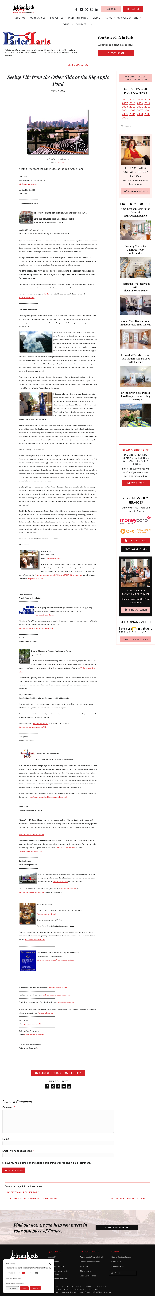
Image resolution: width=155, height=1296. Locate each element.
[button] (76, 9)
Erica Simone (61, 163)
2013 (125, 106)
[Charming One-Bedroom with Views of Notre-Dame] (135, 304)
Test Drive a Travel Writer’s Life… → (130, 1198)
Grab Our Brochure (88, 1276)
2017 (125, 103)
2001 (125, 117)
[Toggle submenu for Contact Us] (91, 24)
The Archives (85, 1271)
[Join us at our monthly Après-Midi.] (135, 563)
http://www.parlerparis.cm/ (28, 184)
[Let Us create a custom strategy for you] (135, 150)
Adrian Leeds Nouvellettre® (91, 1257)
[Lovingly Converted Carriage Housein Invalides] (135, 267)
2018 (147, 99)
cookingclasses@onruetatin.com (30, 851)
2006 (147, 110)
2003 (140, 113)
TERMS (88, 1286)
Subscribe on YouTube (57, 1278)
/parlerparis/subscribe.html (33, 1024)
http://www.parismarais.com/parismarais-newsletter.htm (56, 960)
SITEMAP (95, 1289)
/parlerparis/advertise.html (58, 988)
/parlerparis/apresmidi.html (46, 914)
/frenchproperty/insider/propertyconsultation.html (36, 628)
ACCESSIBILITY (82, 1289)
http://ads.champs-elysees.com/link (31, 834)
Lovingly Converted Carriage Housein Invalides (136, 250)
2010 (147, 106)
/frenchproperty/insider (40, 723)
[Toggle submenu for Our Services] (46, 17)
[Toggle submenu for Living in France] (113, 17)
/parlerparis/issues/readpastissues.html (56, 995)
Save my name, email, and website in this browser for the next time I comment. (48, 1162)
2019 (140, 99)
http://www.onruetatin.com (66, 848)
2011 (140, 106)
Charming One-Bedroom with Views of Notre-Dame (136, 287)
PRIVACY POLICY (75, 1286)
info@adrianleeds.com (27, 297)
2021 (125, 99)
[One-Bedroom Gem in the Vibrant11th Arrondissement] (135, 229)
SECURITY (69, 1289)
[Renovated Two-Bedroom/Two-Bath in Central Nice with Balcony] (135, 376)
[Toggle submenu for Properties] (64, 17)
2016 (132, 103)
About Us (52, 1257)
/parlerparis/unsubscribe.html (34, 1035)
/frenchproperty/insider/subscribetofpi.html (33, 727)
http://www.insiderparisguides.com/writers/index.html (48, 797)
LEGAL (59, 1289)
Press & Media (117, 1266)
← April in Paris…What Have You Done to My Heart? (33, 1198)
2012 (132, 106)
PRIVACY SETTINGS (56, 1286)
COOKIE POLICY (100, 1286)
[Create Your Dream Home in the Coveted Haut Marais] (135, 338)
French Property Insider (90, 1261)
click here (47, 294)
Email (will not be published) (18, 1150)
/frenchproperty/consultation (44, 615)
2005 (125, 113)
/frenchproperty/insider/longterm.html (32, 892)
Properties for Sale (56, 1266)
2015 (140, 103)
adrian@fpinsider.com (60, 881)
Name (6, 1138)
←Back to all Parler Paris (77, 65)
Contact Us (116, 1261)
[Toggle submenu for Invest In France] (89, 17)
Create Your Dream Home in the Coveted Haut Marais (135, 322)
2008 (132, 110)
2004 (132, 113)
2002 (147, 113)
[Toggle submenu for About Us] (26, 17)
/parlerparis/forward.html (46, 1013)
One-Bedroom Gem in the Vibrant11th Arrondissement (135, 212)
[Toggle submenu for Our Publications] (139, 17)
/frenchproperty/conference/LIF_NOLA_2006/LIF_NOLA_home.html (58, 575)
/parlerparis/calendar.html (65, 1002)
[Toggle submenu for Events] (72, 24)
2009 (125, 110)
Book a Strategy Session (121, 1257)
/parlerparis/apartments (68, 889)
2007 (140, 110)
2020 (132, 99)
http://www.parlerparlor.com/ (35, 939)
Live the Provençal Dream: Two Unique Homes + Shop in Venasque (136, 396)
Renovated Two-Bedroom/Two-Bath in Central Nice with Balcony (135, 358)
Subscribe (84, 1266)
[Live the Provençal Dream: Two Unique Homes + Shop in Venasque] (135, 414)
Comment (8, 1107)
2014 (147, 103)
